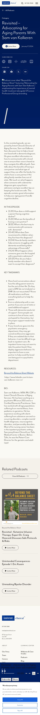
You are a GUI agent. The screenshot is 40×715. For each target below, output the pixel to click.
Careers (5, 659)
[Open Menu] (36, 3)
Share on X (18, 71)
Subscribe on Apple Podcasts (9, 61)
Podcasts (24, 657)
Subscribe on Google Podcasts (16, 61)
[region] (20, 698)
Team (4, 655)
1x (34, 673)
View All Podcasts (18, 476)
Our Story (5, 652)
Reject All (20, 710)
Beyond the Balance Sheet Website (19, 373)
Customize (20, 705)
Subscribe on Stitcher (24, 61)
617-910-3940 (29, 3)
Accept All (20, 699)
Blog (22, 661)
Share (25, 71)
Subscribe (6, 679)
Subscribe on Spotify (3, 61)
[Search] (21, 3)
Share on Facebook (11, 71)
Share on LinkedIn (4, 71)
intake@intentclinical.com (8, 630)
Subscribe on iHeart (31, 61)
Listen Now (11, 548)
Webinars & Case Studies (27, 653)
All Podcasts (9, 10)
